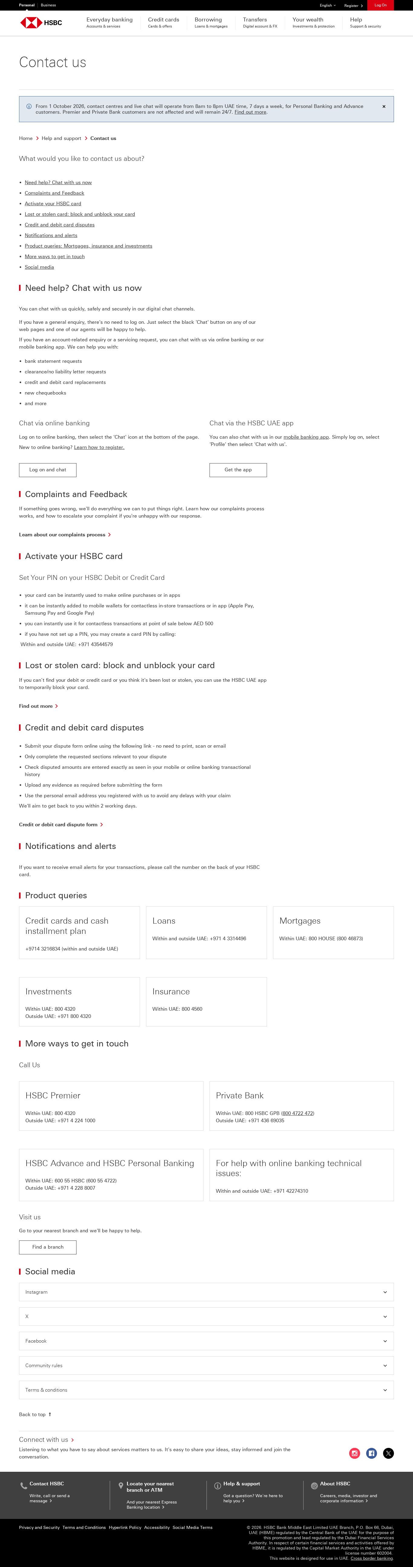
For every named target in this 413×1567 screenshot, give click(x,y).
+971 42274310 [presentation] (290, 1191)
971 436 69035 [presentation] (267, 1120)
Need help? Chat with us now (58, 182)
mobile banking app (306, 437)
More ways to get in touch (55, 256)
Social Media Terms (193, 1527)
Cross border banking (372, 1558)
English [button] (330, 5)
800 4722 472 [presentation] (298, 1113)
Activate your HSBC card (53, 203)
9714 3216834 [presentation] (44, 949)
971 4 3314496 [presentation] (229, 938)
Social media (39, 267)
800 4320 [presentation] (65, 1009)
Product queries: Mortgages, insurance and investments (88, 246)
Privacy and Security (39, 1527)
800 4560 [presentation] (192, 1009)
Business (48, 5)
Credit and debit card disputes (60, 225)
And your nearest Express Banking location (152, 1505)
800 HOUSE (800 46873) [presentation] (336, 938)
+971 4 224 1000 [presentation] (76, 1120)
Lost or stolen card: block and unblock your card (80, 214)
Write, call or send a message (50, 1498)
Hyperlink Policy (125, 1527)
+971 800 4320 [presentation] (74, 1016)
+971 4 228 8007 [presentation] (76, 1188)
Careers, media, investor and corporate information (348, 1498)
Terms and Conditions (84, 1527)
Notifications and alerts (51, 235)
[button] (206, 1292)
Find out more (250, 112)
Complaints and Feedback (54, 193)
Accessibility (157, 1527)
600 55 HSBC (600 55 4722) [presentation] (86, 1181)
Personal (26, 5)
